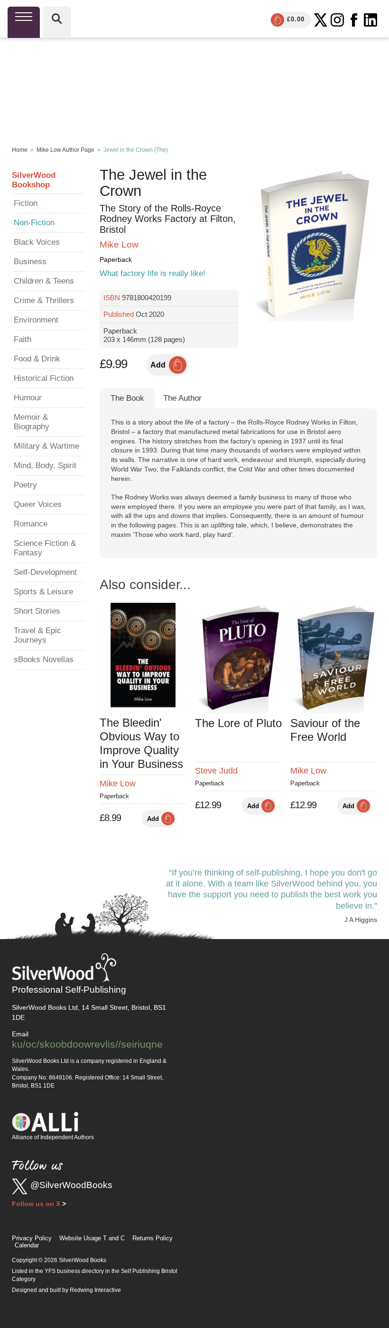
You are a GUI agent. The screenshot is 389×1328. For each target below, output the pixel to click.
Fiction (25, 203)
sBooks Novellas (44, 659)
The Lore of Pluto (238, 723)
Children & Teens (44, 281)
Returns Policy (152, 1238)
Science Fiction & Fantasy (45, 548)
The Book (127, 398)
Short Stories (37, 611)
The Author (182, 398)
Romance (30, 523)
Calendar (27, 1245)
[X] (320, 20)
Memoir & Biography (31, 422)
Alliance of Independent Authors (53, 1137)
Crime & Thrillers (44, 300)
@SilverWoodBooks (71, 1185)
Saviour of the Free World (325, 730)
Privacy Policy (32, 1238)
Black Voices (37, 242)
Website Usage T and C (92, 1238)
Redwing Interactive (95, 1290)
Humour (28, 397)
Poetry (25, 484)
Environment (36, 319)
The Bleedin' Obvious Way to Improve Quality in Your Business (141, 743)
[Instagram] (337, 20)
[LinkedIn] (370, 20)
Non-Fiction (34, 222)
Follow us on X (36, 1204)
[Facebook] (354, 20)
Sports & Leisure (43, 591)
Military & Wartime (46, 446)
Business (30, 261)
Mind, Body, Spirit (45, 465)
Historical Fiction (44, 378)
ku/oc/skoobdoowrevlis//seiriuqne (87, 1044)
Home (20, 150)
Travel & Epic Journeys (37, 635)
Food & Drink (37, 358)
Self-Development (45, 572)
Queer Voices (38, 504)
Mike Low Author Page (65, 150)
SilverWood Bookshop (34, 180)
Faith (22, 339)
